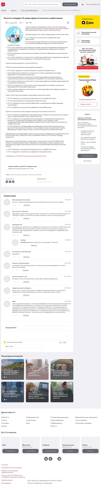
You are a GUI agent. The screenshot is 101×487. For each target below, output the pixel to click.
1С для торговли (81, 420)
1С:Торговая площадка (83, 423)
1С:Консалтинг (31, 420)
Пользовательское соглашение (11, 468)
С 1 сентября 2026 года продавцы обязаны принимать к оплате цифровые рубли (12, 395)
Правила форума (6, 480)
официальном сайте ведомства (49, 30)
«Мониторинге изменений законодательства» (30, 156)
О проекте (4, 465)
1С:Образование (56, 423)
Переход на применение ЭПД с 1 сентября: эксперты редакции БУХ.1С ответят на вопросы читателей (11, 373)
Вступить (70, 451)
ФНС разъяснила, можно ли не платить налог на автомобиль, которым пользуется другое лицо (61, 374)
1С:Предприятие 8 (32, 417)
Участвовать (30, 451)
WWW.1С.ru (5, 417)
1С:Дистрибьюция (57, 420)
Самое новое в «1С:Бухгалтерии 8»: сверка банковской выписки (60, 395)
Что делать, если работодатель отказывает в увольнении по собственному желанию (34, 375)
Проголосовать (87, 156)
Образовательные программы (86, 417)
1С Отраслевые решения (59, 417)
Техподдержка (6, 483)
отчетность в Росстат (35, 174)
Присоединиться (50, 451)
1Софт (28, 423)
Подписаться (71, 4)
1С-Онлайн (5, 423)
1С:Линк (4, 420)
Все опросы (87, 161)
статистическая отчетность (19, 174)
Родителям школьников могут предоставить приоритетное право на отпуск (36, 396)
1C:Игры (4, 426)
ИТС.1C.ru (53, 426)
